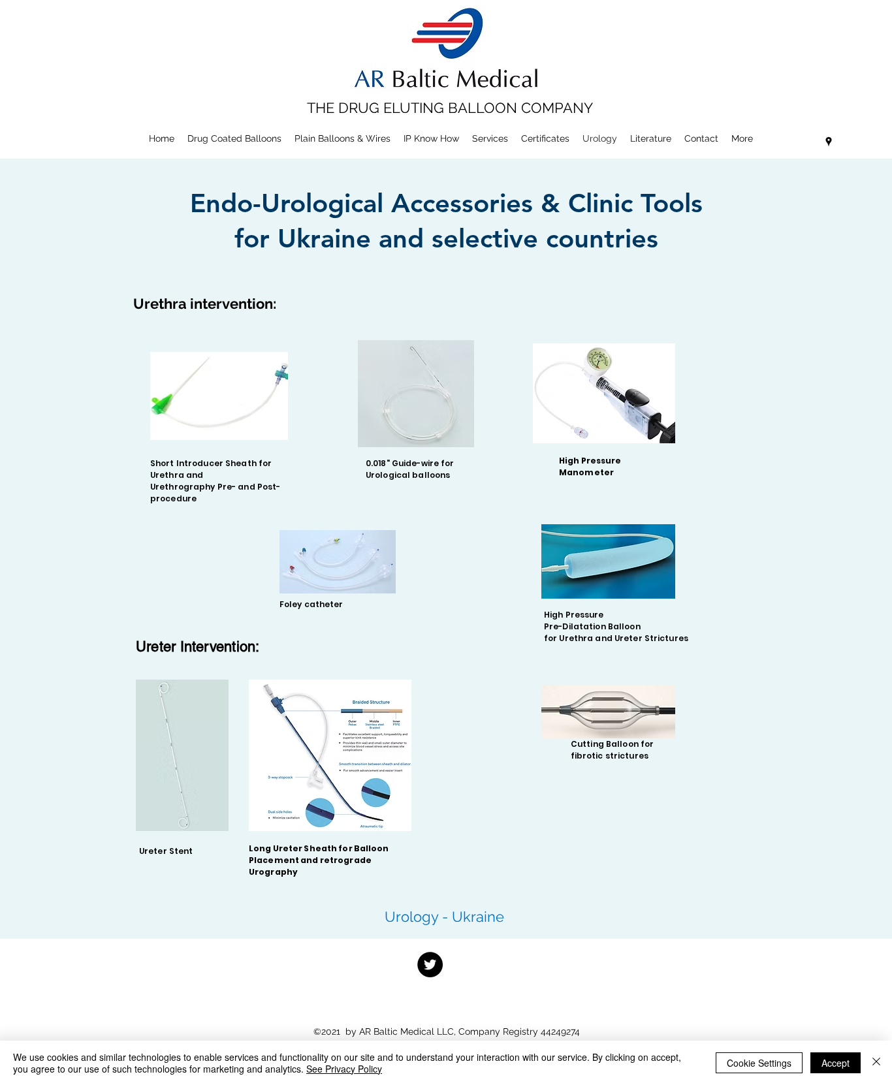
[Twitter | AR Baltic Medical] (430, 964)
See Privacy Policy (344, 1068)
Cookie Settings (759, 1062)
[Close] (876, 1063)
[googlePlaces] (828, 141)
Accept (835, 1062)
